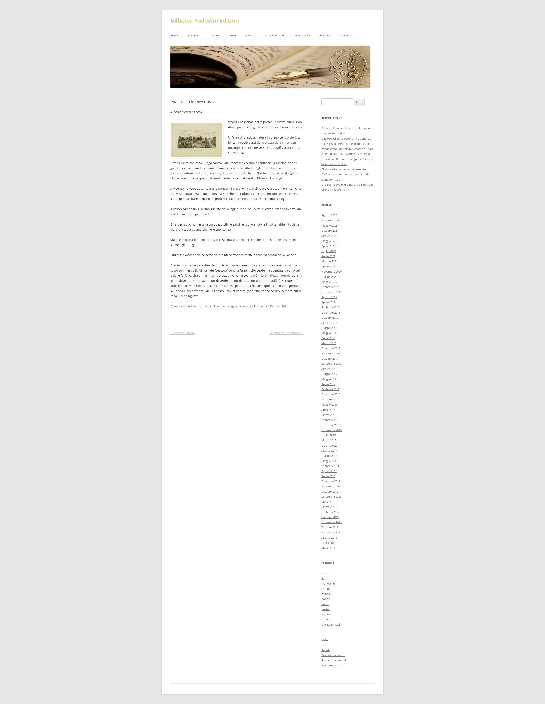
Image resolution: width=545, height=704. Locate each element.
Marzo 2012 (328, 507)
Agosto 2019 (329, 297)
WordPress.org (330, 665)
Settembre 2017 (331, 364)
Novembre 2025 (331, 220)
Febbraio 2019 (330, 307)
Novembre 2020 (331, 271)
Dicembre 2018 (330, 312)
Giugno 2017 (329, 374)
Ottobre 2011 (329, 527)
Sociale (325, 35)
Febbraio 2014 (330, 466)
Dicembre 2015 (330, 425)
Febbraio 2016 (330, 420)
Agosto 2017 (329, 369)
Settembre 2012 (331, 497)
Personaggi (302, 35)
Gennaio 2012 (330, 517)
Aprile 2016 (328, 410)
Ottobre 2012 (329, 491)
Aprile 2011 (328, 548)
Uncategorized (330, 624)
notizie (214, 35)
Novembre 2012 (331, 486)
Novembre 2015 (331, 430)
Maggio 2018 (329, 333)
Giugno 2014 (329, 456)
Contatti (345, 35)
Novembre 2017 (331, 353)
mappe (325, 589)
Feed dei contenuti (333, 655)
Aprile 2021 (328, 266)
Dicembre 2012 (330, 481)
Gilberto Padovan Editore (204, 20)
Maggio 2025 (329, 225)
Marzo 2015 (328, 440)
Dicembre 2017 (330, 348)
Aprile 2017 (328, 384)
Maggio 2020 (329, 282)
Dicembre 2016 (330, 394)
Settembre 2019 (331, 292)
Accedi (325, 650)
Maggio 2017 (329, 379)
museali (222, 306)
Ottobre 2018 (329, 317)
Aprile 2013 (328, 476)
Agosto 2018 (329, 323)
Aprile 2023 (328, 246)
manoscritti (328, 583)
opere (233, 35)
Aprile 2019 (328, 302)
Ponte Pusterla (182, 333)
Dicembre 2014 (330, 445)
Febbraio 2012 (330, 512)
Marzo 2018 (328, 343)
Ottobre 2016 (329, 399)
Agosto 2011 (329, 537)
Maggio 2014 (329, 461)
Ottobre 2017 (329, 358)
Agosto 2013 (329, 471)
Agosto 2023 (329, 236)
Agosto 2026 (329, 215)
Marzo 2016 (328, 415)
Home (174, 35)
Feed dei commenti (333, 660)
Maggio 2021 (329, 261)
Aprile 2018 (328, 338)
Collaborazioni (274, 35)
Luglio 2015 (328, 435)
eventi (250, 35)
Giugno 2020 (329, 277)
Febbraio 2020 (330, 287)
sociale (325, 614)
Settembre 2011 (331, 532)
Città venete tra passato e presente (343, 169)
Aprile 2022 (328, 256)
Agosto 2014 (329, 450)
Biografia (193, 35)
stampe (326, 619)
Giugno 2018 (329, 328)
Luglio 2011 (328, 543)
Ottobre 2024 (329, 231)
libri (323, 578)
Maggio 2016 (329, 404)
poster (325, 609)
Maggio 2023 (329, 241)
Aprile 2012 (328, 502)
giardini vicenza (257, 306)
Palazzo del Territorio (286, 333)
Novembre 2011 (331, 522)
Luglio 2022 (328, 251)
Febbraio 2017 (330, 389)
